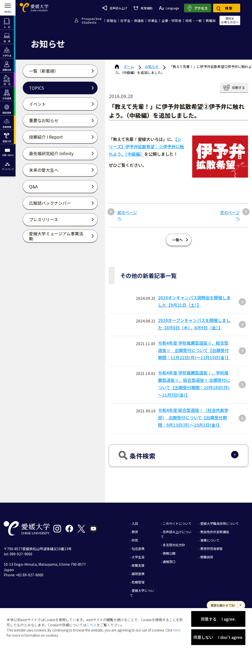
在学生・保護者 (132, 20)
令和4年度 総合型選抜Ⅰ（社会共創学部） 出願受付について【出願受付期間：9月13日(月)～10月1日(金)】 (193, 417)
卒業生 (153, 20)
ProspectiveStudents (92, 20)
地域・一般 (193, 20)
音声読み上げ (118, 8)
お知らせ (151, 66)
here (176, 630)
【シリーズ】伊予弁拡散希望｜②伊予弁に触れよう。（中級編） (146, 146)
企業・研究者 (171, 20)
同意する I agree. (218, 619)
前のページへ (127, 215)
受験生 (112, 20)
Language (172, 8)
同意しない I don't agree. (218, 637)
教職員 (211, 20)
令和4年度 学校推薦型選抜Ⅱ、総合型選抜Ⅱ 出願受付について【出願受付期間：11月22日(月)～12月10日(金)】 (194, 350)
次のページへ (230, 215)
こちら (91, 624)
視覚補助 (146, 8)
